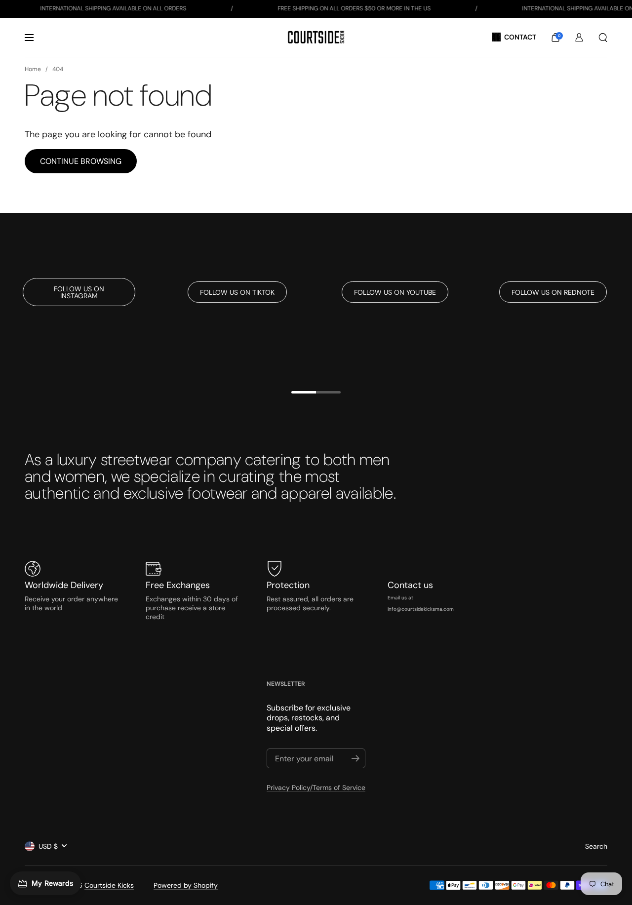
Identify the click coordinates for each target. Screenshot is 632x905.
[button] (555, 37)
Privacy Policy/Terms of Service (316, 787)
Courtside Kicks (109, 885)
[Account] (579, 37)
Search (596, 846)
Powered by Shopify (186, 885)
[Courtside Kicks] (315, 37)
